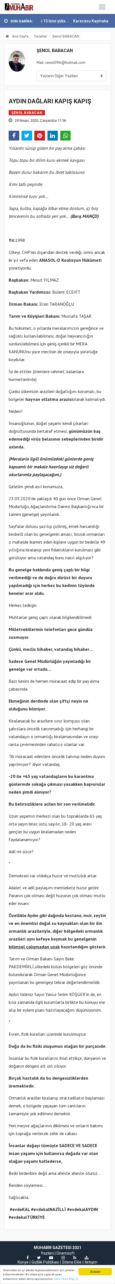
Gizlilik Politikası (45, 1262)
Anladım (95, 1271)
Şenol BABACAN (65, 36)
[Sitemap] (86, 1257)
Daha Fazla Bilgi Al (66, 1279)
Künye (23, 1262)
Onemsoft (65, 1253)
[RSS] (74, 1257)
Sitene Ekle (72, 1262)
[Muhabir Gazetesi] (19, 7)
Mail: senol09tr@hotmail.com (61, 62)
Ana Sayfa (19, 36)
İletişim (91, 1262)
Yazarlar (40, 36)
